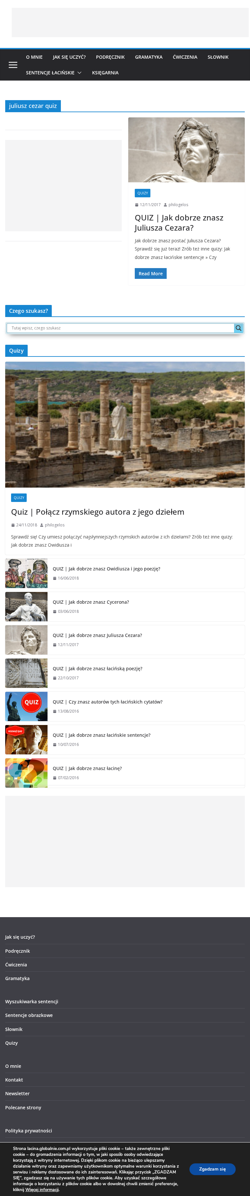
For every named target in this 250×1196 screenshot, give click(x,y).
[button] (78, 72)
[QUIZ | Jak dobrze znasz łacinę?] (26, 773)
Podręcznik (110, 57)
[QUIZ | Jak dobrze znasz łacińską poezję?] (26, 673)
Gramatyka (148, 57)
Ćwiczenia (185, 57)
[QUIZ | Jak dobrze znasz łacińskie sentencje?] (26, 739)
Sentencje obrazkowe (29, 1015)
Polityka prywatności (28, 1131)
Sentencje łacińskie (50, 72)
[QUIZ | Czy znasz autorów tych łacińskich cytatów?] (26, 706)
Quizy (142, 193)
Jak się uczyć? (69, 57)
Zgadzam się (212, 1169)
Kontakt (14, 1080)
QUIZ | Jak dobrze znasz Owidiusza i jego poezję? (106, 569)
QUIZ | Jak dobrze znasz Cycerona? (91, 602)
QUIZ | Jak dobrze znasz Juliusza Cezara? (179, 222)
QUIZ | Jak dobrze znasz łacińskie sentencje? (101, 735)
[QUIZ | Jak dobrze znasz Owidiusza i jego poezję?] (26, 573)
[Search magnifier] (238, 328)
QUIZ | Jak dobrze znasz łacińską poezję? (97, 668)
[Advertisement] (130, 22)
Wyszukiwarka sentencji (31, 1001)
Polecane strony (23, 1107)
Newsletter (17, 1093)
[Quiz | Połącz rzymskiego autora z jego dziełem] (125, 425)
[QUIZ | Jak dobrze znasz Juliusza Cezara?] (186, 149)
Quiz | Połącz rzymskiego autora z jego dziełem (98, 511)
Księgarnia (105, 72)
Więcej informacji (42, 1190)
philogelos (178, 204)
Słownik (218, 57)
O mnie (34, 57)
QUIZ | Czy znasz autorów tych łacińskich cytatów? (107, 702)
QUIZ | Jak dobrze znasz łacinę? (87, 768)
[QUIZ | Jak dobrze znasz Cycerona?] (26, 606)
